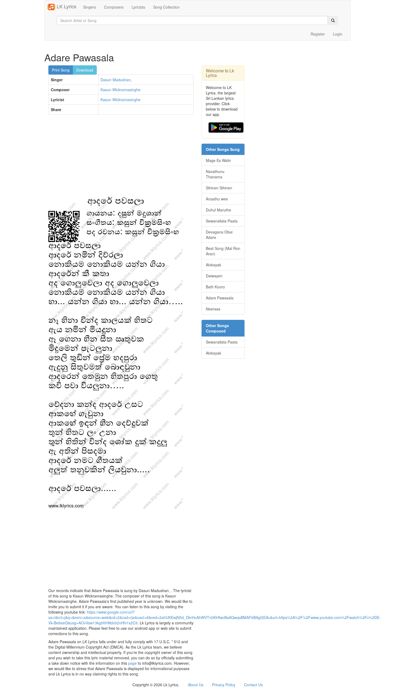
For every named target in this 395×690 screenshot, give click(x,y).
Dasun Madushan (115, 79)
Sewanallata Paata (222, 221)
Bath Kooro (215, 286)
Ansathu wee (217, 198)
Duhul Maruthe (218, 210)
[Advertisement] (120, 157)
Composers (114, 7)
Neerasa (213, 309)
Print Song (61, 70)
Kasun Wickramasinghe (120, 89)
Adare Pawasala (220, 297)
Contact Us (253, 684)
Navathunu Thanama (215, 174)
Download (84, 70)
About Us (195, 684)
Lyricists (138, 7)
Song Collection (166, 7)
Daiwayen (214, 275)
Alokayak (213, 264)
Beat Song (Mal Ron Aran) (223, 251)
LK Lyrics (65, 6)
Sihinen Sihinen (219, 187)
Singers (89, 7)
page (132, 663)
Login (337, 34)
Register (318, 34)
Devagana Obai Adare (219, 234)
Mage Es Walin (218, 160)
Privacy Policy (223, 684)
